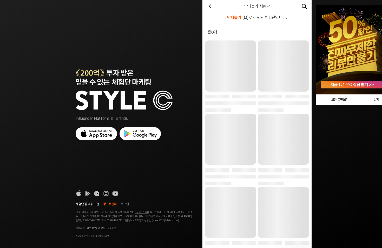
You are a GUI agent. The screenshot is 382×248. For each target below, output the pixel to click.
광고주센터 (110, 204)
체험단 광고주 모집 (87, 204)
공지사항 (112, 228)
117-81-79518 (141, 211)
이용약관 (80, 228)
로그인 (125, 204)
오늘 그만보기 (339, 99)
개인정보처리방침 (96, 228)
